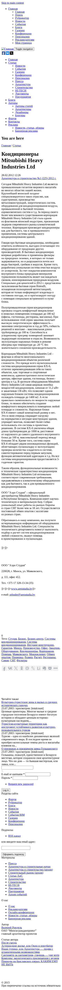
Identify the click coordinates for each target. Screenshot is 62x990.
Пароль (6, 777)
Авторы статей (24, 106)
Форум (12, 118)
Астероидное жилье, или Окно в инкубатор (27, 945)
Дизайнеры (21, 112)
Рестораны (49, 657)
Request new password (20, 784)
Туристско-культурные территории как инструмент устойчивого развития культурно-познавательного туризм (28, 727)
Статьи (12, 62)
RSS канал (14, 835)
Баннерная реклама (26, 130)
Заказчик (54, 648)
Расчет (38, 657)
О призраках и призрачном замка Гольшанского (29, 748)
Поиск (19, 14)
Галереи (20, 30)
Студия (12, 638)
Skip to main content (12, 2)
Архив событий (17, 894)
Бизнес (22, 638)
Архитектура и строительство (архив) (30, 869)
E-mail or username (13, 774)
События (20, 24)
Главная (13, 8)
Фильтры (22, 660)
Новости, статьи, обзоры (29, 127)
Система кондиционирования (19, 643)
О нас (11, 906)
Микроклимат (37, 654)
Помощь (6, 654)
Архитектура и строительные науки (29, 866)
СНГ (12, 660)
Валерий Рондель (11, 927)
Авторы (13, 102)
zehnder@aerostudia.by (22, 594)
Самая (5, 660)
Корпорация (46, 651)
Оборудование (9, 651)
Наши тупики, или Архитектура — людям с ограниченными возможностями (27, 950)
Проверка (17, 657)
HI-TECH (20, 90)
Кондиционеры (29, 651)
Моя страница (23, 42)
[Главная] (7, 48)
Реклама (13, 124)
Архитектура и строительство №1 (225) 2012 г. (28, 178)
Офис (44, 648)
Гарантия (6, 648)
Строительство (24, 87)
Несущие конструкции (40, 644)
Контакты (14, 121)
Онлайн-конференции (21, 912)
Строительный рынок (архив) (25, 872)
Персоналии (22, 36)
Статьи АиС (15, 875)
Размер (29, 657)
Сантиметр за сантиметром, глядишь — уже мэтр (30, 955)
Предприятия (23, 96)
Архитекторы (23, 109)
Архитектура (22, 84)
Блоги (18, 27)
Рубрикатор (22, 18)
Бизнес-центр (35, 638)
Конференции (23, 33)
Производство (31, 648)
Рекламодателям (24, 39)
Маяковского (20, 654)
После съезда (9, 942)
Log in (6, 790)
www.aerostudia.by (21, 588)
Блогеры (20, 115)
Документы (22, 93)
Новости (20, 21)
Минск (18, 648)
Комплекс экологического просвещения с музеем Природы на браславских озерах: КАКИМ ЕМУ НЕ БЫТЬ (30, 961)
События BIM (16, 814)
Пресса (19, 81)
